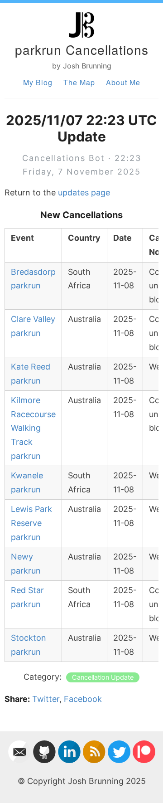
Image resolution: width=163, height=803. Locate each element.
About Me (123, 82)
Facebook (83, 699)
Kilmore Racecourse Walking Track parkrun (33, 427)
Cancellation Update (103, 677)
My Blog (38, 82)
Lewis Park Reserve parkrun (31, 522)
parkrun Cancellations (82, 49)
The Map (79, 82)
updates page (84, 192)
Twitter (45, 699)
